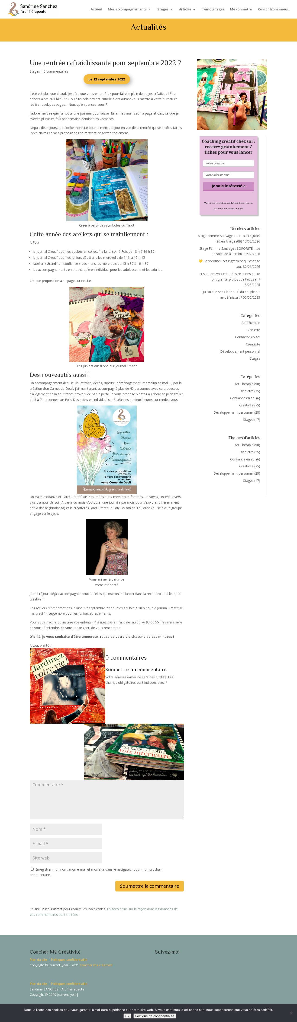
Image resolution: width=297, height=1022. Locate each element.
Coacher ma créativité (96, 965)
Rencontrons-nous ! (274, 9)
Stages (162, 9)
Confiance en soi (247, 337)
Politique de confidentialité (154, 1016)
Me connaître (241, 9)
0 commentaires (56, 71)
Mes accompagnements (127, 9)
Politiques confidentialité (69, 959)
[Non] (291, 1013)
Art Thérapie (251, 322)
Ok (127, 1016)
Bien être (253, 330)
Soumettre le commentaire (149, 886)
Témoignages (213, 9)
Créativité (253, 344)
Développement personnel (240, 351)
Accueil (96, 9)
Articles (185, 9)
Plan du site (38, 959)
